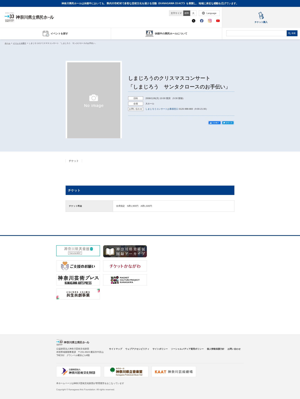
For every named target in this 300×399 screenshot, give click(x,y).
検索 (294, 33)
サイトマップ (115, 349)
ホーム (7, 43)
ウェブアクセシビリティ (137, 349)
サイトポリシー (160, 349)
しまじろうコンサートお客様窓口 (161, 109)
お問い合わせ (234, 349)
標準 (187, 13)
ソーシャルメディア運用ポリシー (187, 349)
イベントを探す (19, 43)
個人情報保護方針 (215, 349)
